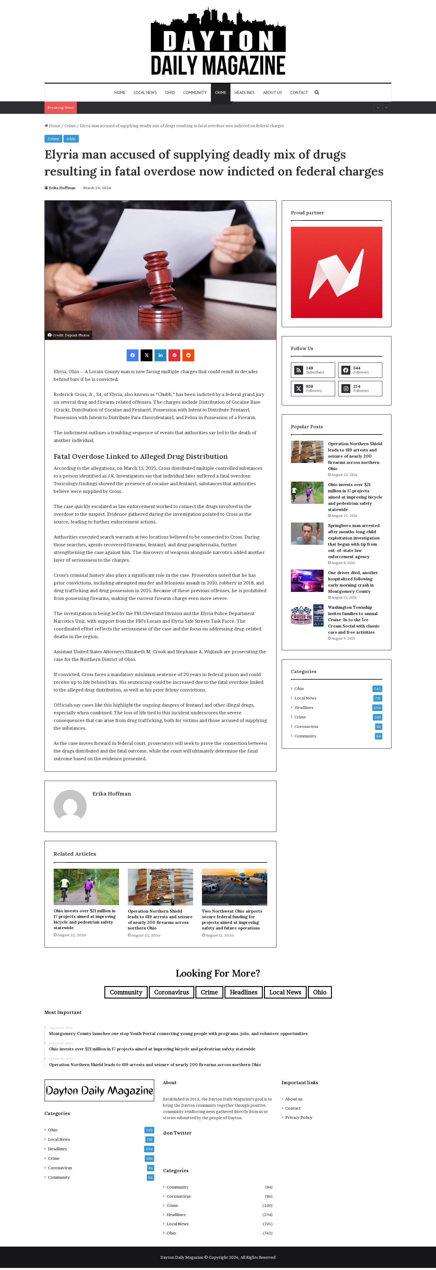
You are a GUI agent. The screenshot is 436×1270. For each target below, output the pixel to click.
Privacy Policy (298, 1117)
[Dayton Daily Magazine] (218, 41)
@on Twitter (177, 1133)
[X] (146, 355)
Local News (145, 92)
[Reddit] (188, 355)
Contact (299, 92)
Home (119, 92)
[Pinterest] (174, 355)
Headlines (245, 92)
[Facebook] (133, 355)
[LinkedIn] (160, 355)
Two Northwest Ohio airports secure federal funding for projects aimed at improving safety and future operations (184, 107)
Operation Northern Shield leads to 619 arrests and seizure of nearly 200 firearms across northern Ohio (160, 919)
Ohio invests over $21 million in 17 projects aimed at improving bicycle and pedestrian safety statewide (85, 919)
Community (195, 92)
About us (272, 92)
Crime (220, 92)
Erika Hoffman (62, 188)
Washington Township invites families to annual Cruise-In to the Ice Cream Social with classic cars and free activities (354, 620)
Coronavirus (307, 726)
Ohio (170, 92)
